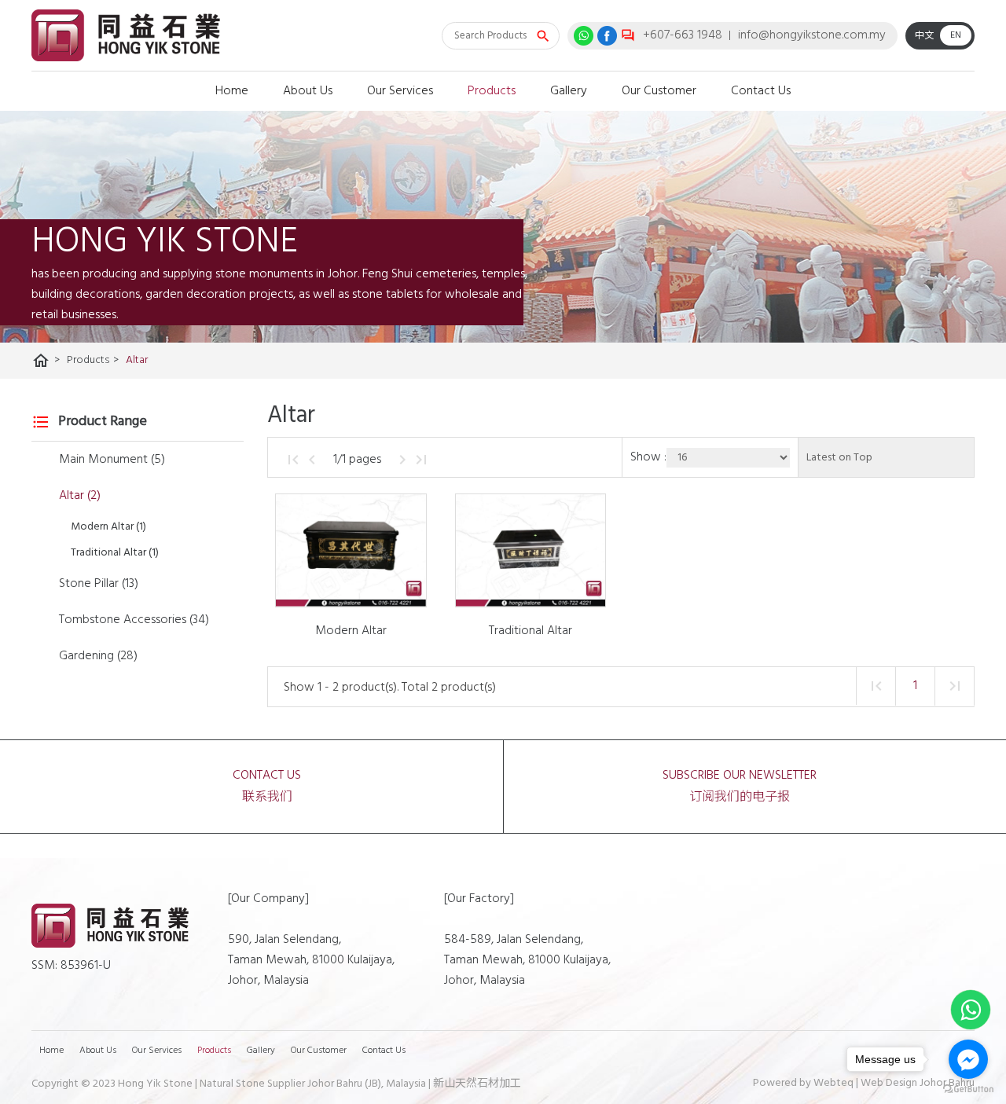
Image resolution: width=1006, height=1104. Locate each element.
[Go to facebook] (968, 1059)
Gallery (568, 91)
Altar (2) (80, 496)
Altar (137, 360)
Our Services (400, 91)
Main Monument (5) (112, 459)
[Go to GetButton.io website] (968, 1088)
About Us (307, 91)
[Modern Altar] (351, 550)
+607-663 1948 (682, 35)
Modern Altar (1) (108, 527)
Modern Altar (351, 631)
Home (231, 91)
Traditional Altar (530, 631)
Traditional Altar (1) (115, 553)
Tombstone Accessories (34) (134, 620)
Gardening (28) (98, 656)
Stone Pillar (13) (98, 584)
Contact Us (761, 91)
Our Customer (659, 91)
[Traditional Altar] (531, 550)
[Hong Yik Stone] (125, 35)
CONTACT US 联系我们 (267, 786)
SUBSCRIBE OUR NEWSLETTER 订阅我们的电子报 (740, 786)
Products (492, 91)
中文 (924, 36)
